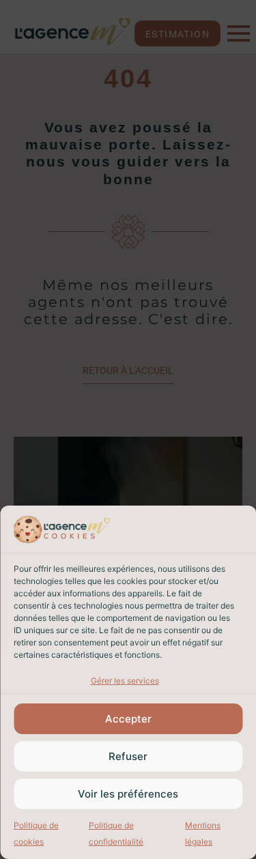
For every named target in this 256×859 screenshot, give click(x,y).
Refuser (128, 756)
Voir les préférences (128, 793)
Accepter (128, 718)
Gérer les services (125, 680)
